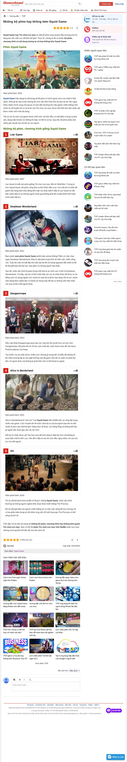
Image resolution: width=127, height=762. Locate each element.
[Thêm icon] (14, 679)
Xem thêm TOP (41, 663)
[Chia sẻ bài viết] (77, 28)
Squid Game (19, 551)
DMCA (96, 705)
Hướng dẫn (14, 16)
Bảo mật (68, 705)
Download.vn (4, 16)
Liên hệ (75, 705)
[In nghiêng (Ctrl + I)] (24, 679)
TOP (24, 16)
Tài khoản (30, 705)
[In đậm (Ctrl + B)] (20, 679)
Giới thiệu (50, 705)
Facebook (83, 705)
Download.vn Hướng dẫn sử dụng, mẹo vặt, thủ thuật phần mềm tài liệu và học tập (15, 4)
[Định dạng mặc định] (30, 679)
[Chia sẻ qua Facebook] (77, 540)
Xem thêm (118, 281)
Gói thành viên (40, 705)
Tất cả (10, 10)
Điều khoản (59, 705)
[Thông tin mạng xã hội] (114, 714)
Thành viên (106, 4)
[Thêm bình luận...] (45, 686)
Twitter (90, 705)
